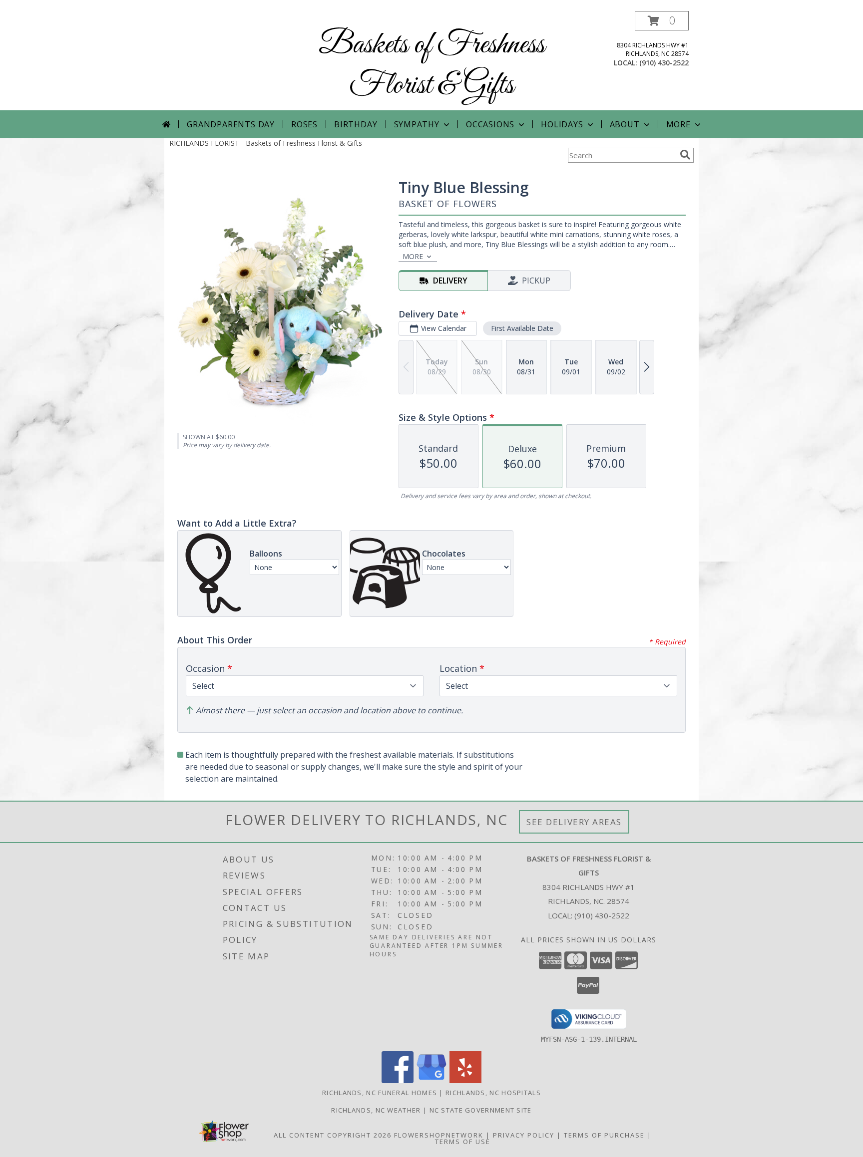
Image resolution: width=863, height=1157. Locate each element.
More (678, 124)
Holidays (562, 124)
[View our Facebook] (398, 1080)
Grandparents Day (231, 124)
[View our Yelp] (465, 1080)
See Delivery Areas (574, 822)
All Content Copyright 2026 (333, 1135)
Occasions (490, 124)
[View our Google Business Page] (431, 1080)
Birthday (355, 124)
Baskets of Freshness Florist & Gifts (432, 65)
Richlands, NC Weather (376, 1110)
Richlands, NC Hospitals (493, 1092)
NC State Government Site (481, 1110)
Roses (304, 124)
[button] (662, 20)
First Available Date (522, 328)
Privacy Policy (523, 1135)
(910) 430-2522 (664, 62)
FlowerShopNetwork (438, 1135)
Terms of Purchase (604, 1135)
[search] (685, 154)
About (625, 124)
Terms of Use (462, 1141)
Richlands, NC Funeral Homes (379, 1092)
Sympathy (416, 124)
